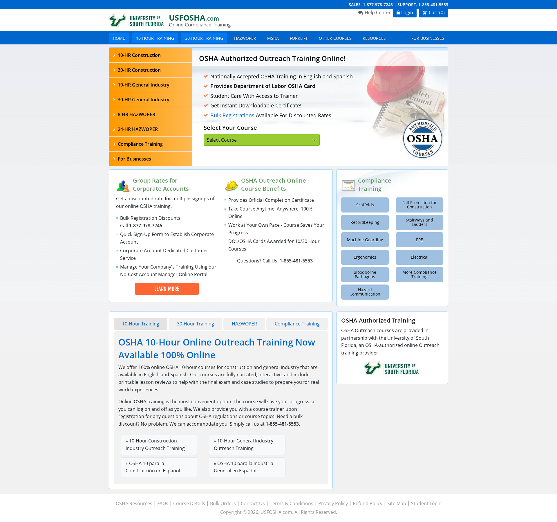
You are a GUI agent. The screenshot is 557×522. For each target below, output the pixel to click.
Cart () (437, 12)
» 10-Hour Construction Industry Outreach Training (155, 444)
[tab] (150, 55)
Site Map (396, 503)
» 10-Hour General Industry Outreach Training (243, 444)
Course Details (189, 503)
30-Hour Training (204, 38)
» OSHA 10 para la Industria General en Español (243, 467)
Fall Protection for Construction (419, 205)
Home (119, 38)
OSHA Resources (134, 503)
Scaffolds (365, 205)
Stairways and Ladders (419, 222)
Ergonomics (365, 257)
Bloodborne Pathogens (365, 274)
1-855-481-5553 (433, 4)
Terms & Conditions (291, 503)
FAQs (162, 503)
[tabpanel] (320, 108)
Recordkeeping (364, 222)
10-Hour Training (155, 38)
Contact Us (253, 503)
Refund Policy (367, 503)
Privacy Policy (333, 503)
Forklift (299, 38)
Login (407, 12)
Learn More (166, 289)
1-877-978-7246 (378, 4)
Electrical (419, 257)
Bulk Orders (223, 503)
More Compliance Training (419, 274)
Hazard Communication (365, 292)
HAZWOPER (245, 38)
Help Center (378, 12)
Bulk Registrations (232, 115)
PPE (419, 239)
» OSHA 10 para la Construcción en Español (153, 467)
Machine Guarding (365, 239)
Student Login (426, 503)
